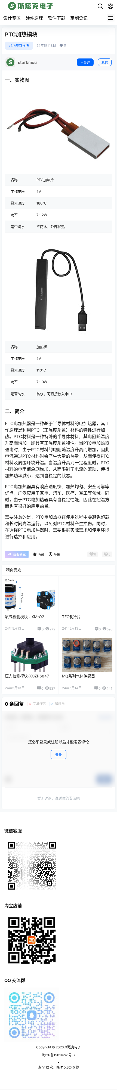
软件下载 (56, 18)
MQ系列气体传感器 (78, 676)
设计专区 (12, 18)
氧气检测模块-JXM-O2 (24, 616)
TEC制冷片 (71, 616)
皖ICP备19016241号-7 (58, 1055)
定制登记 (79, 18)
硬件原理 (34, 18)
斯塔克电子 (72, 1047)
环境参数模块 (19, 46)
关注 (87, 63)
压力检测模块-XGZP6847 (27, 676)
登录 (58, 755)
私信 (104, 63)
